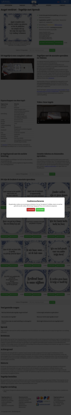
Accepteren (40, 209)
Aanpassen (31, 209)
